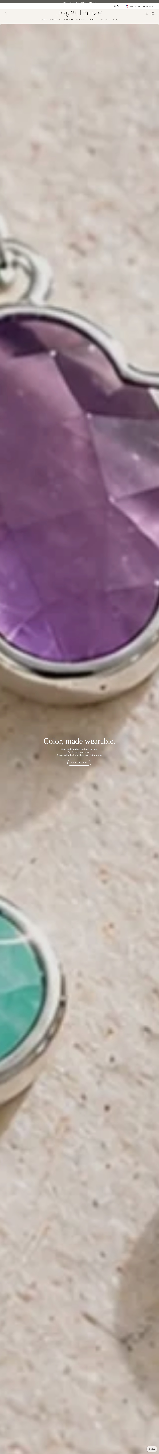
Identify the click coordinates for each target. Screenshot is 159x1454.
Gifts (92, 19)
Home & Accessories (74, 19)
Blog (115, 19)
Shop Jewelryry (79, 763)
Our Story (105, 19)
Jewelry (54, 19)
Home (43, 19)
